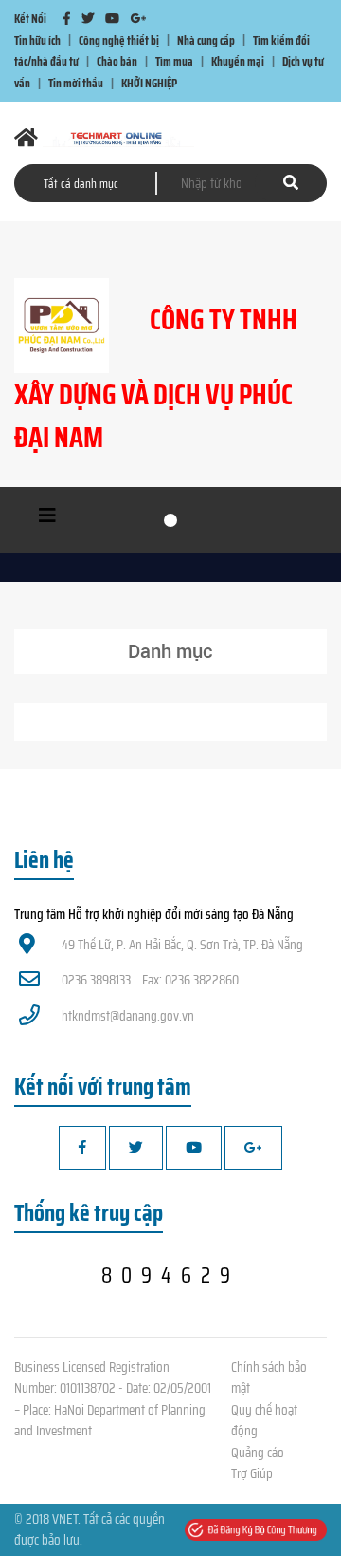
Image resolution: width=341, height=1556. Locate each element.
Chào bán (117, 61)
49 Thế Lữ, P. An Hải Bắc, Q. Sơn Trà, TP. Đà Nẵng (182, 944)
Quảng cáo (257, 1452)
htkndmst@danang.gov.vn (128, 1015)
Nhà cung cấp (206, 39)
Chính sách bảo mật (269, 1378)
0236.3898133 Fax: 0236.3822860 (150, 979)
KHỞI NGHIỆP (149, 83)
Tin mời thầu (75, 83)
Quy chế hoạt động (264, 1420)
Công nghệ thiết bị (119, 39)
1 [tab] (170, 520)
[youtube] (112, 18)
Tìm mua (174, 61)
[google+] (138, 18)
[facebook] (67, 18)
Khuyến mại (237, 61)
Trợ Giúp (252, 1473)
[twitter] (88, 18)
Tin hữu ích (37, 39)
